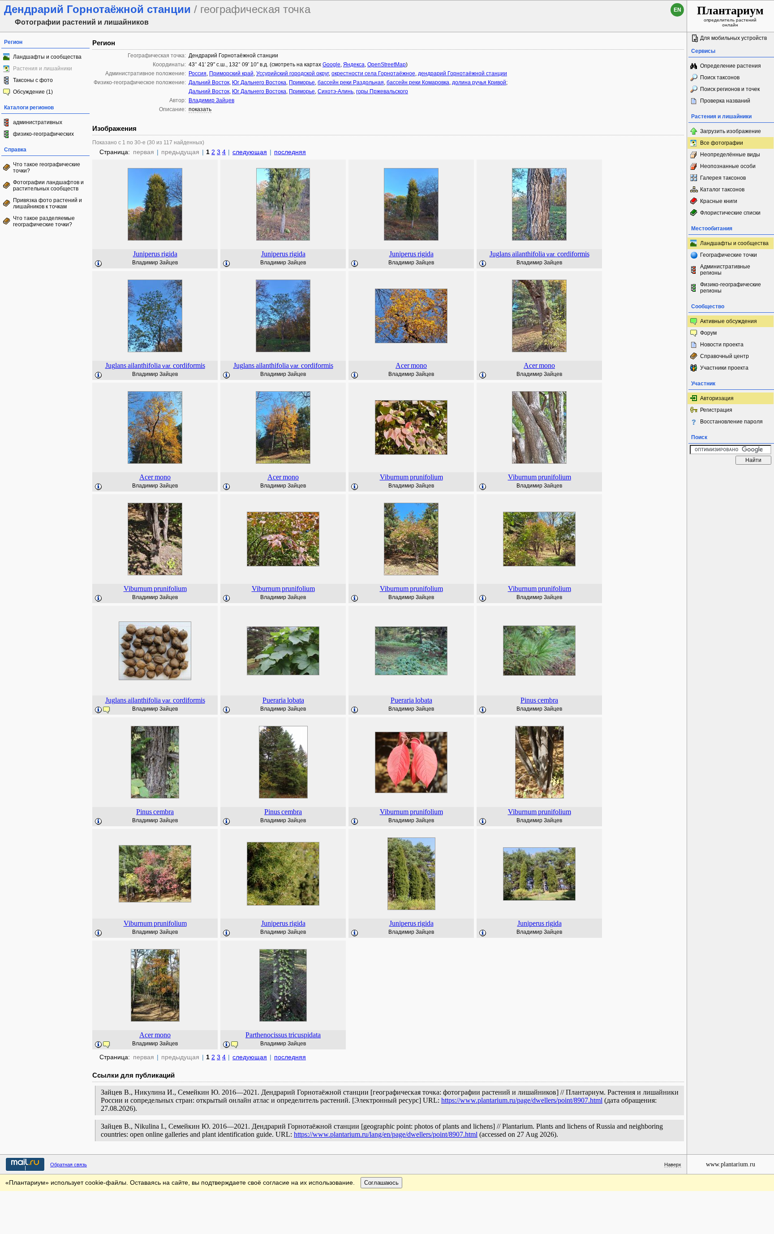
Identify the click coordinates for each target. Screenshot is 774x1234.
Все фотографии (721, 143)
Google (331, 64)
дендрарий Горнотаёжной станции (462, 73)
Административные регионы (725, 269)
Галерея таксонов (723, 178)
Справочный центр (724, 356)
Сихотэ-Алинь (335, 91)
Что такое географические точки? (46, 167)
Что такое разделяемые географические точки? (44, 221)
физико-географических (43, 134)
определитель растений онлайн (730, 15)
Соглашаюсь (381, 1182)
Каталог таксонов (722, 189)
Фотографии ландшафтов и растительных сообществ (48, 185)
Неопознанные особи (728, 166)
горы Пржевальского (382, 91)
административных (37, 122)
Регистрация (716, 410)
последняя (290, 151)
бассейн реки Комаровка (418, 82)
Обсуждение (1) (33, 92)
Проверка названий (725, 101)
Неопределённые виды (730, 154)
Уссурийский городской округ (292, 73)
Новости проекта (722, 344)
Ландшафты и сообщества (47, 57)
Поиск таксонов (720, 77)
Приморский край (231, 73)
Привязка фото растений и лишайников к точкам (47, 203)
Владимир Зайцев (211, 100)
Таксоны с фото (33, 80)
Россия (197, 73)
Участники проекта (724, 368)
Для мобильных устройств (733, 38)
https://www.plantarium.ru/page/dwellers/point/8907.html (521, 1100)
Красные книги (718, 201)
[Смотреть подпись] (98, 264)
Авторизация (717, 398)
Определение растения (730, 66)
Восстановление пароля (731, 422)
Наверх (672, 1164)
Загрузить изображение (730, 131)
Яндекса (354, 64)
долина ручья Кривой (479, 82)
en (677, 10)
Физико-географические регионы (730, 287)
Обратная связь (68, 1164)
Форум (708, 333)
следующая (249, 151)
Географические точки (728, 255)
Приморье (302, 82)
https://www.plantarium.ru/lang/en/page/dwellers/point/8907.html (385, 1134)
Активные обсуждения (728, 321)
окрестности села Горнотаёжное (373, 73)
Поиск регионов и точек (730, 89)
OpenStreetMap (386, 64)
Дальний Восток (209, 82)
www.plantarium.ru (730, 1164)
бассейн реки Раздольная (351, 82)
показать (200, 109)
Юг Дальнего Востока (259, 82)
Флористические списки (730, 213)
